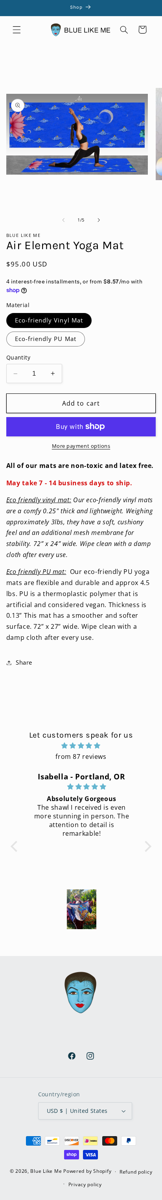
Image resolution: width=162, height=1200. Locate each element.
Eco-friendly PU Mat (45, 339)
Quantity (18, 357)
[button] (16, 29)
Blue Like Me (46, 1171)
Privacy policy (85, 1184)
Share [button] (24, 662)
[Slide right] (98, 220)
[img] (81, 745)
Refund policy (136, 1172)
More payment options (81, 446)
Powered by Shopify (87, 1171)
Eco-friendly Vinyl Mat (49, 320)
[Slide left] (63, 220)
